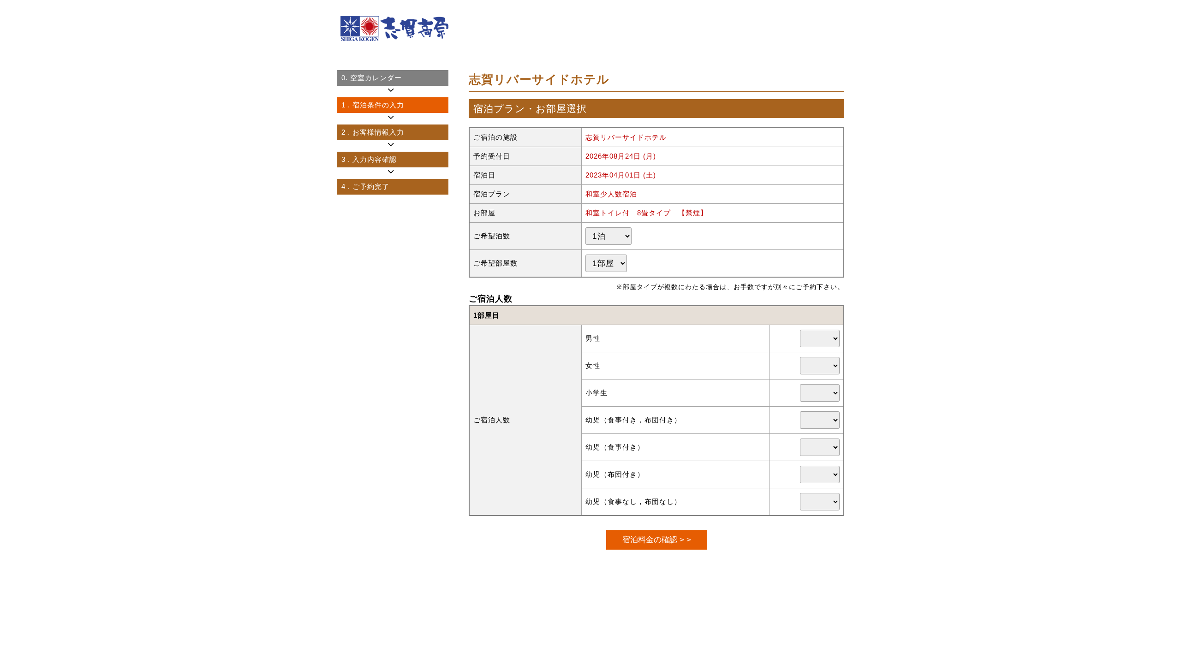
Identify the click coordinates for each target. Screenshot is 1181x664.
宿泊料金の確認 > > (656, 539)
